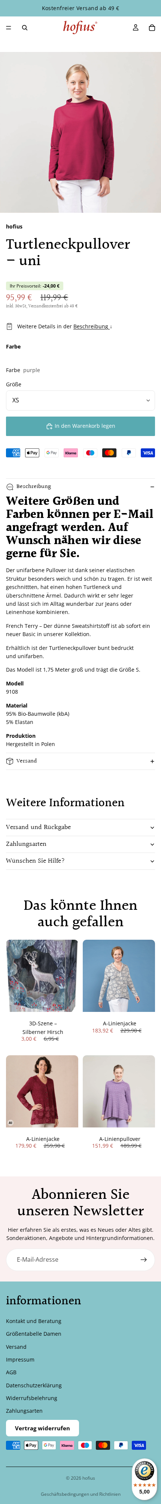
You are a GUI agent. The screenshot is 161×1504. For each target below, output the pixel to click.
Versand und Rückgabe (38, 827)
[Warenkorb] (152, 27)
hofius (88, 1478)
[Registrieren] (144, 1260)
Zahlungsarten (26, 844)
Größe (13, 384)
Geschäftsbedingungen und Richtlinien (81, 1494)
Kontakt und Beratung (33, 1320)
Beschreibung (91, 326)
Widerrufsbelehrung (31, 1398)
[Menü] (8, 27)
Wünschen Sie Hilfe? (35, 861)
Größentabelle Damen (33, 1333)
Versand (26, 761)
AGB (11, 1372)
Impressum (20, 1359)
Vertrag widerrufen (42, 1427)
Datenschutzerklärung (34, 1384)
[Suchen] (24, 27)
